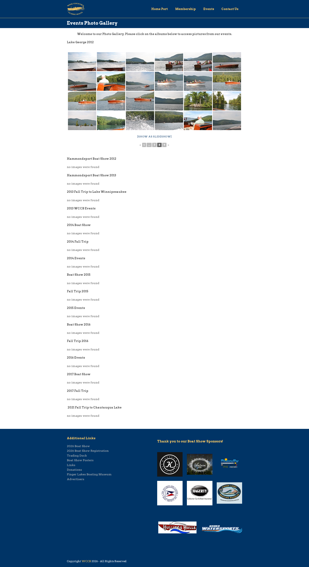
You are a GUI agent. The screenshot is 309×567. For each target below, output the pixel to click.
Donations (74, 469)
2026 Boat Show (78, 446)
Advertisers (75, 479)
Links (71, 465)
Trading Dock (77, 455)
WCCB (86, 561)
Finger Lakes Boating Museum (89, 474)
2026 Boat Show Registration (88, 450)
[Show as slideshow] (154, 136)
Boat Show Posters (80, 460)
